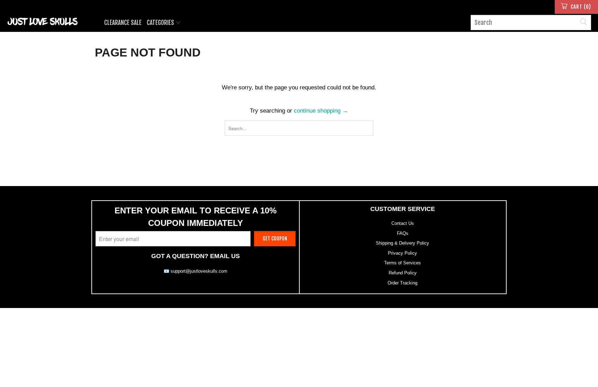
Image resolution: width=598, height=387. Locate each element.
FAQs (402, 233)
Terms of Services (402, 262)
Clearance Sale (123, 22)
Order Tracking (402, 282)
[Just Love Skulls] (51, 21)
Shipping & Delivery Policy (402, 243)
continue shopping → (321, 110)
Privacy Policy (402, 253)
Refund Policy (403, 272)
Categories (161, 22)
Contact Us (402, 223)
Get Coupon (275, 238)
